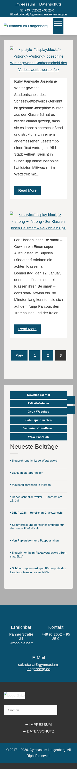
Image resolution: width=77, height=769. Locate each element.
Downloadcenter (38, 394)
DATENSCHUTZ (40, 731)
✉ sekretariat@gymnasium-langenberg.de (38, 14)
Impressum (25, 4)
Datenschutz (50, 4)
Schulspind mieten (38, 420)
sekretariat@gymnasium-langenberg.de (38, 667)
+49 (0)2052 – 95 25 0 (39, 10)
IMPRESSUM (40, 724)
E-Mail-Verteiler (38, 403)
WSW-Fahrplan (38, 436)
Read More (27, 190)
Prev (19, 355)
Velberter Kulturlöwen (38, 428)
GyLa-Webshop (38, 411)
